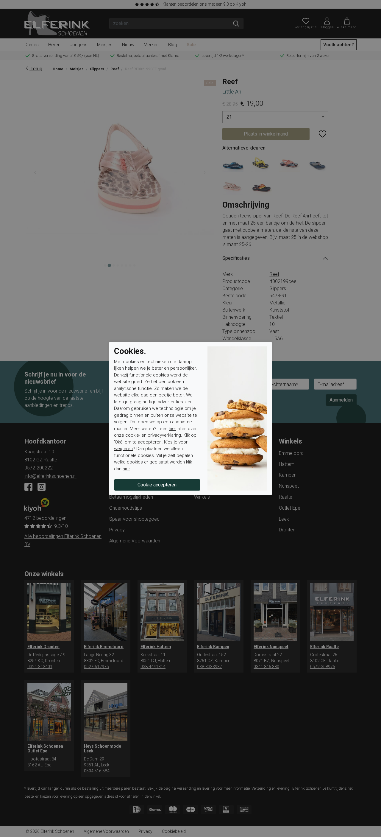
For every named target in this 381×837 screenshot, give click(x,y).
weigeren (123, 448)
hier (172, 428)
